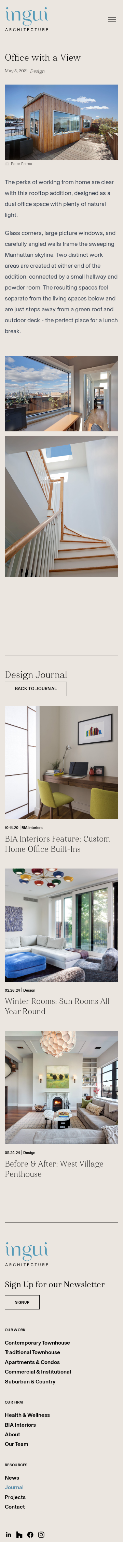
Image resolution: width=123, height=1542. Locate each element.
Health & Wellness (27, 1415)
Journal (14, 1487)
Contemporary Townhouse (37, 1342)
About (12, 1434)
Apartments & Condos (32, 1362)
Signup (22, 1302)
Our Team (16, 1444)
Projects (15, 1497)
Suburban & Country (30, 1381)
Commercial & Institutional (38, 1371)
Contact (15, 1506)
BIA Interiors (20, 1425)
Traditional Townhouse (32, 1352)
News (12, 1477)
